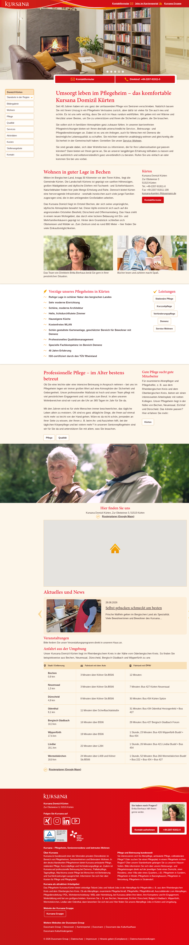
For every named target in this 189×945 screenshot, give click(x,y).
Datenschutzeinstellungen (142, 939)
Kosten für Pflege (52, 879)
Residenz (122, 872)
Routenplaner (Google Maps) (118, 516)
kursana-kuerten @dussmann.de (159, 193)
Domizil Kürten (14, 92)
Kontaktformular (120, 3)
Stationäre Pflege (164, 298)
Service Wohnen (132, 140)
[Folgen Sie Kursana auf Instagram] (57, 820)
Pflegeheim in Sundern (174, 872)
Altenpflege (147, 856)
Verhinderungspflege (164, 313)
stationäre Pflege (52, 866)
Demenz (164, 321)
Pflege (49, 437)
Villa (135, 872)
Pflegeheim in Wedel (127, 876)
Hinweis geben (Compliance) (113, 939)
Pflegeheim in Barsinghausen (152, 876)
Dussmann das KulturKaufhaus (121, 927)
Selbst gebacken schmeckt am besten (134, 608)
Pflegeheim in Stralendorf (141, 879)
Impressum (91, 939)
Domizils (172, 869)
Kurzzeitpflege (164, 306)
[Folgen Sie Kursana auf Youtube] (76, 820)
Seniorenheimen (78, 859)
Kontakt (145, 829)
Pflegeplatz (153, 859)
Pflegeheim (173, 859)
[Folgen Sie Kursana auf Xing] (48, 820)
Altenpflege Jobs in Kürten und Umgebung (156, 902)
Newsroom (68, 927)
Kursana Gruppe (172, 3)
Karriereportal (83, 927)
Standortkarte (145, 862)
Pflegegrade (70, 879)
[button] (107, 72)
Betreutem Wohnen (99, 859)
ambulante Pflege (102, 862)
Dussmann (97, 927)
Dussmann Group (52, 927)
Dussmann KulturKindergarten (58, 931)
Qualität (62, 437)
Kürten (147, 422)
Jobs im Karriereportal (146, 3)
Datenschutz (77, 939)
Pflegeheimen (62, 859)
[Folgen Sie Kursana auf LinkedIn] (66, 820)
